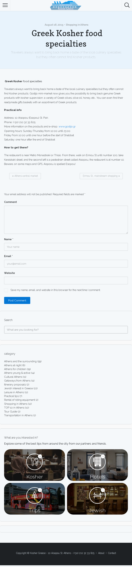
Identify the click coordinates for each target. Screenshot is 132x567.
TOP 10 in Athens (14, 407)
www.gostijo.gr (67, 126)
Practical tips (11, 396)
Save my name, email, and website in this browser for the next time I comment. (55, 289)
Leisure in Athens (14, 392)
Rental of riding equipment (19, 399)
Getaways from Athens (17, 380)
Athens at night (12, 365)
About (101, 553)
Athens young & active (17, 372)
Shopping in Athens (77, 24)
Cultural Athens (13, 376)
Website (9, 273)
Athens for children (15, 369)
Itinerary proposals (15, 384)
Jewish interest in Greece (18, 388)
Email (8, 256)
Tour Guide (10, 411)
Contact (112, 553)
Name (8, 239)
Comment (10, 202)
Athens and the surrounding (20, 361)
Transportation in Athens (18, 415)
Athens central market (26, 176)
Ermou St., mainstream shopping (100, 176)
